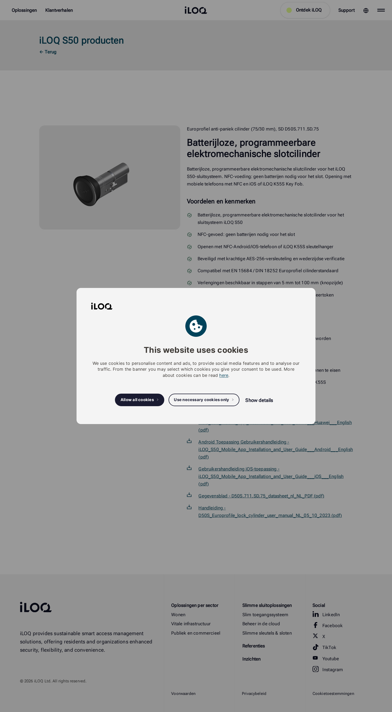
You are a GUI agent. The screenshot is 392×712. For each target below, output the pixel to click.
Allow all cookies (137, 399)
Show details (259, 400)
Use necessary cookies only (201, 399)
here (223, 375)
